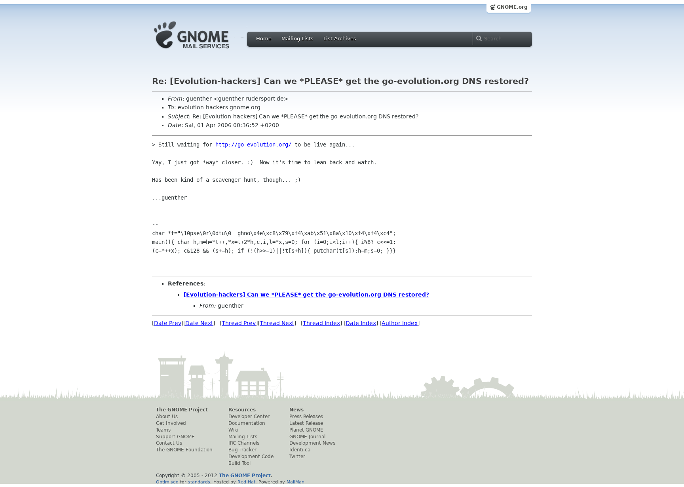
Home (264, 39)
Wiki (233, 430)
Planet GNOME (306, 430)
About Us (167, 416)
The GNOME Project (182, 410)
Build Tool (239, 463)
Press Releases (306, 416)
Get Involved (171, 423)
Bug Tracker (242, 450)
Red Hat (246, 481)
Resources (242, 410)
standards (199, 481)
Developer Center (249, 416)
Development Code (251, 456)
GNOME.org (512, 7)
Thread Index (321, 323)
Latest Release (306, 423)
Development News (312, 443)
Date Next (199, 323)
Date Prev (167, 323)
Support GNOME (175, 436)
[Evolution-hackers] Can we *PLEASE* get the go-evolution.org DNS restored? (306, 294)
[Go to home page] (203, 50)
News (296, 410)
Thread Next (277, 323)
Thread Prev (239, 323)
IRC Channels (243, 443)
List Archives (339, 39)
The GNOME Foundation (184, 450)
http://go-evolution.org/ (253, 144)
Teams (163, 430)
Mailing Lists (297, 39)
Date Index (361, 323)
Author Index (400, 323)
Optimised (167, 481)
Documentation (246, 423)
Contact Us (169, 443)
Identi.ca (299, 450)
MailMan (295, 481)
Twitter (297, 456)
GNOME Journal (307, 436)
